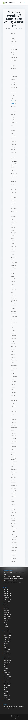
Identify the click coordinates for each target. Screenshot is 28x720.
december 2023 (7, 633)
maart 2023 (6, 647)
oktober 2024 (7, 616)
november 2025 (7, 595)
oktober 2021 (7, 681)
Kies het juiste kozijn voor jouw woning (12, 576)
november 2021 (7, 679)
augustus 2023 (7, 641)
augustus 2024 (7, 620)
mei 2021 (6, 689)
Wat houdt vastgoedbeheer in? (11, 580)
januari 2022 (6, 674)
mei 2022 (6, 666)
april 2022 (6, 668)
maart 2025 (6, 610)
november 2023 (7, 635)
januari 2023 (6, 651)
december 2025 (7, 593)
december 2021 (7, 676)
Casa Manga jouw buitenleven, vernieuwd (13, 578)
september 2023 (7, 639)
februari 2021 (7, 695)
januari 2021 (6, 697)
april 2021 (6, 691)
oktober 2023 (7, 637)
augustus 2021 (7, 685)
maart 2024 (6, 629)
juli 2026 (6, 589)
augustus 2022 (7, 662)
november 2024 (7, 614)
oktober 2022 (7, 658)
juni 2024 (6, 622)
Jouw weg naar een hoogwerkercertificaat (13, 582)
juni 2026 (6, 591)
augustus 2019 (7, 699)
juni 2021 (6, 687)
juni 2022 (6, 664)
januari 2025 (6, 612)
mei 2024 (6, 624)
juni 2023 (6, 645)
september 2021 (7, 683)
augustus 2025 (7, 601)
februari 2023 (7, 649)
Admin (9, 28)
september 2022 (7, 660)
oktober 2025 (7, 597)
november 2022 (7, 656)
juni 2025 (6, 604)
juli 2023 (6, 643)
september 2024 (7, 618)
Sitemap (14, 718)
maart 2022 (6, 670)
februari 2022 (7, 672)
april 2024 (6, 626)
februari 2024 (7, 631)
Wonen (20, 28)
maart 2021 (6, 693)
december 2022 (7, 654)
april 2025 (6, 608)
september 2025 (7, 599)
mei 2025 (6, 606)
